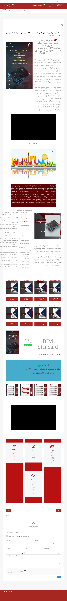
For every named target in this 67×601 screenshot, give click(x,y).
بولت (32, 553)
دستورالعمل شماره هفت (26, 324)
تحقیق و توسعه (37, 11)
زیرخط (13, 553)
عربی (1, 11)
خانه (49, 11)
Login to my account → (56, 543)
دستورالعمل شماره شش (40, 324)
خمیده (10, 553)
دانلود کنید (27, 345)
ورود (16, 536)
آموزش (43, 11)
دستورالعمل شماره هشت (12, 324)
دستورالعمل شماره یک (54, 298)
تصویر (19, 553)
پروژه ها (32, 11)
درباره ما (28, 11)
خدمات (47, 11)
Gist (41, 553)
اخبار (58, 35)
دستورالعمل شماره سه (26, 298)
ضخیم (7, 553)
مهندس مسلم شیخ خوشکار (25, 217)
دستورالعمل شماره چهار (12, 298)
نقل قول (35, 553)
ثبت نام (19, 536)
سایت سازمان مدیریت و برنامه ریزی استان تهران (48, 354)
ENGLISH (4, 9)
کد (38, 553)
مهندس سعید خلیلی (25, 221)
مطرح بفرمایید (56, 1)
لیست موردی (26, 553)
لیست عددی (29, 553)
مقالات (14, 450)
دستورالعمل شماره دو (40, 298)
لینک (17, 553)
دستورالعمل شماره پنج (54, 324)
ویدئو (22, 553)
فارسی (4, 11)
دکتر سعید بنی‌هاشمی (24, 215)
